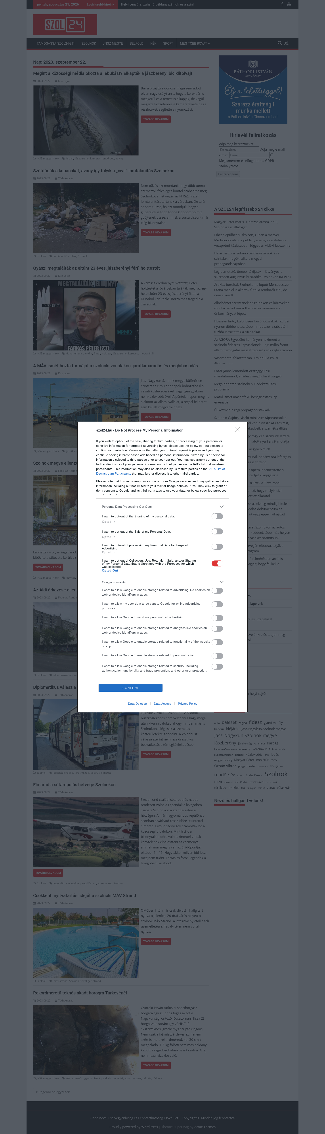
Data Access (162, 703)
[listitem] (162, 506)
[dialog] (162, 567)
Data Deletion (137, 703)
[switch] (217, 516)
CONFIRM (130, 688)
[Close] (239, 430)
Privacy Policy (187, 703)
